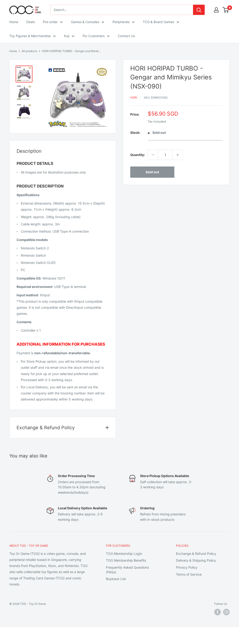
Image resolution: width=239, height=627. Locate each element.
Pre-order (50, 22)
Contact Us (126, 36)
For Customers (94, 36)
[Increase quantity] (178, 155)
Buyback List (116, 579)
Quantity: (137, 155)
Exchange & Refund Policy (196, 554)
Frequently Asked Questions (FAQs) (127, 569)
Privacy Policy (186, 567)
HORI (133, 97)
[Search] (199, 10)
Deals (30, 22)
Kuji (66, 36)
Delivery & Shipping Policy (196, 560)
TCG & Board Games (158, 22)
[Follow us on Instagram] (226, 612)
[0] (226, 10)
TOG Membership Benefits (126, 560)
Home (13, 22)
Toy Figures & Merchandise (30, 36)
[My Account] (216, 9)
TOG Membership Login (124, 554)
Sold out (152, 172)
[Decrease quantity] (153, 155)
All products (29, 51)
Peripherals (121, 22)
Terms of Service (189, 574)
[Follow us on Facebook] (217, 612)
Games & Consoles (85, 22)
